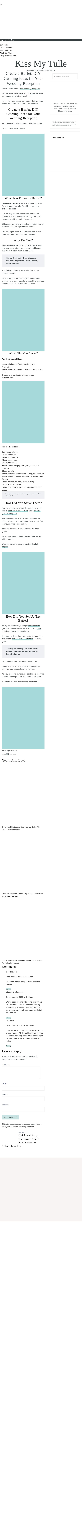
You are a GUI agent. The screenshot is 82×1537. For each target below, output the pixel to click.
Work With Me (6, 50)
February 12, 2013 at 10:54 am (19, 977)
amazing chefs (13, 96)
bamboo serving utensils (22, 639)
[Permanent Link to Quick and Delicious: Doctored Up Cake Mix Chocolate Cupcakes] (23, 824)
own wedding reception (30, 89)
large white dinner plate (18, 511)
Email (5, 1094)
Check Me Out (6, 48)
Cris (8, 1020)
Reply (8, 989)
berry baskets (34, 626)
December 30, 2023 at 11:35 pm (20, 1025)
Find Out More (6, 53)
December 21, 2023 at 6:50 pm (19, 997)
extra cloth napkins (35, 636)
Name (5, 1084)
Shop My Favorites (8, 56)
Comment (6, 1064)
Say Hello (4, 45)
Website (5, 1105)
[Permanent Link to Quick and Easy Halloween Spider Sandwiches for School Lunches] (23, 958)
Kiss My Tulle (41, 64)
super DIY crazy (26, 93)
